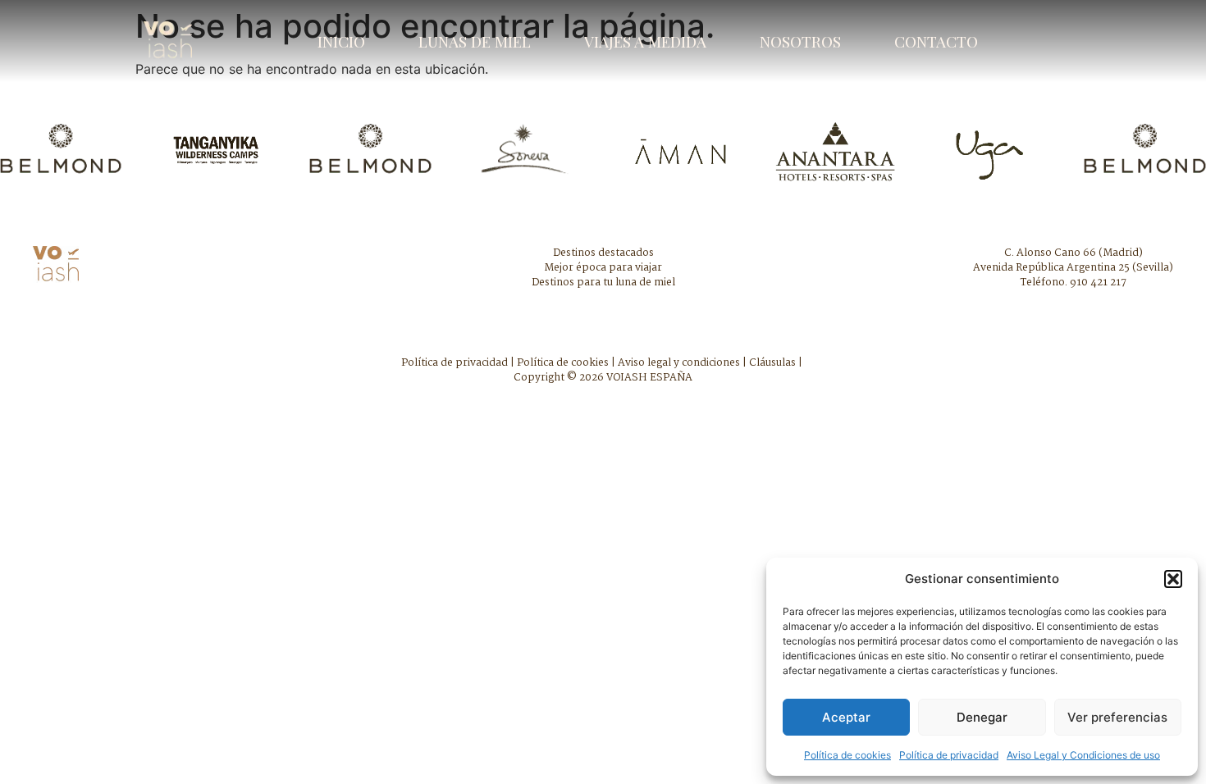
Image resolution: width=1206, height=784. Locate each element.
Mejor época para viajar (603, 267)
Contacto (936, 41)
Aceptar (846, 717)
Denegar (982, 717)
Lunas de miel (474, 41)
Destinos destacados (603, 253)
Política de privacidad (948, 755)
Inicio (341, 41)
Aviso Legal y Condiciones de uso (1083, 755)
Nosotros (800, 41)
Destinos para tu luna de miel (603, 282)
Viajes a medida (645, 41)
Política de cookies (847, 755)
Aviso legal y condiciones (679, 362)
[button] (1173, 579)
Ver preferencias (1117, 717)
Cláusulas (772, 362)
